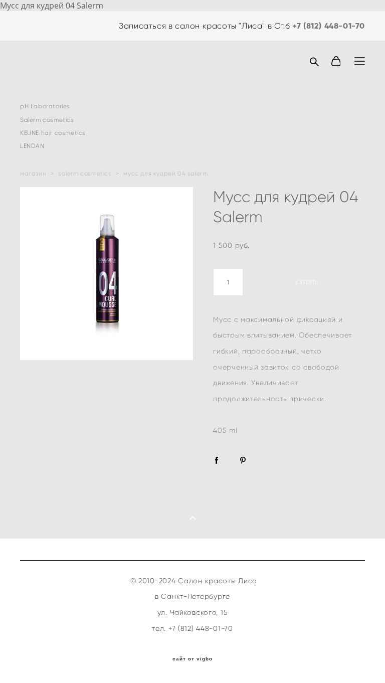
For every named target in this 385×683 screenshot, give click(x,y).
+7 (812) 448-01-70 (328, 26)
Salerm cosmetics (47, 119)
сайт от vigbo (192, 658)
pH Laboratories (45, 106)
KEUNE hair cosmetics (53, 132)
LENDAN (32, 145)
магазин (33, 173)
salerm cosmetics (85, 173)
